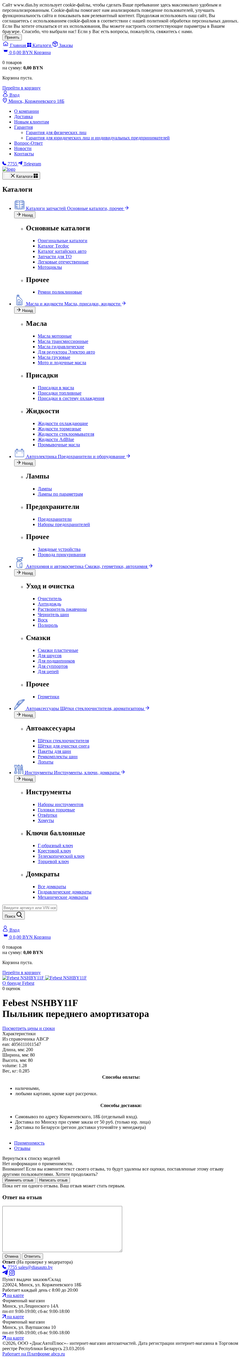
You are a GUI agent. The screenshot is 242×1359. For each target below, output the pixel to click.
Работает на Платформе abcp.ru (33, 1353)
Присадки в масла (56, 387)
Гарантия (23, 127)
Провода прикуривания (62, 554)
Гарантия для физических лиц (56, 132)
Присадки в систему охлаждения (71, 398)
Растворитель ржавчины (62, 609)
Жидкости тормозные (59, 428)
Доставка (23, 116)
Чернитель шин (53, 614)
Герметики (48, 696)
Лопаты (45, 761)
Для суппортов (53, 666)
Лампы (45, 488)
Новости (23, 148)
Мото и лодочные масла (62, 362)
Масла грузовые (54, 357)
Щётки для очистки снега (63, 745)
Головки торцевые (56, 809)
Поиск (11, 916)
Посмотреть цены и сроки (28, 1028)
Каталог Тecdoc (53, 245)
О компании (26, 111)
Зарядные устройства (59, 549)
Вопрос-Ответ (28, 143)
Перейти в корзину (21, 87)
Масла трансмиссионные (63, 341)
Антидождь (49, 603)
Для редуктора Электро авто (66, 351)
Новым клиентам (31, 121)
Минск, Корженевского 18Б (35, 101)
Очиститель (50, 598)
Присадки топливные (59, 393)
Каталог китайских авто (62, 251)
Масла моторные (55, 335)
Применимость (29, 1142)
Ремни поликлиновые (60, 291)
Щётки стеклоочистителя (63, 740)
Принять (12, 37)
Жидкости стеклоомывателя (66, 434)
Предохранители (55, 519)
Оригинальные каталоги (62, 240)
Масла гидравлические (61, 346)
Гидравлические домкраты (64, 891)
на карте (15, 1295)
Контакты (24, 153)
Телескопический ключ (61, 856)
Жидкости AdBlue (56, 439)
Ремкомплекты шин (58, 756)
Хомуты (46, 820)
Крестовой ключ (54, 850)
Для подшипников (56, 660)
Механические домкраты (63, 897)
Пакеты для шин (54, 751)
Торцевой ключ (53, 861)
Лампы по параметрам (60, 494)
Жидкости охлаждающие (63, 423)
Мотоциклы (50, 267)
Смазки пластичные (58, 650)
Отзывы (22, 1148)
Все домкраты (52, 886)
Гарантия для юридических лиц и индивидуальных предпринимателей (98, 137)
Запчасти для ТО (55, 256)
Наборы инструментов (61, 804)
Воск (43, 619)
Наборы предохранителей (64, 524)
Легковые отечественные (63, 261)
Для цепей (48, 671)
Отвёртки (47, 815)
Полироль (48, 625)
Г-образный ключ (55, 845)
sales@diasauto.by (35, 1267)
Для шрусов (50, 655)
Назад (27, 215)
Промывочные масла (59, 444)
